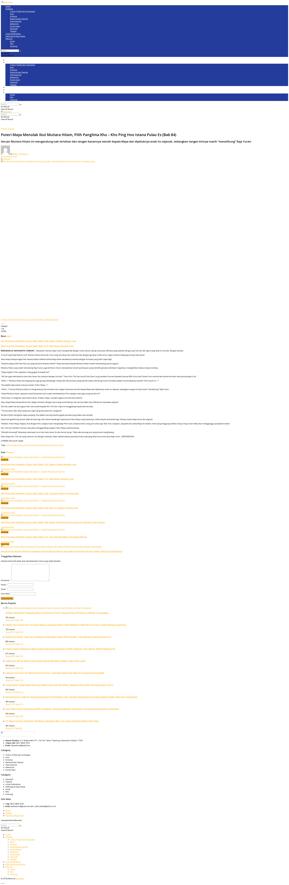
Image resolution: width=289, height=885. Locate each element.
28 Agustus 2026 (8, 469)
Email (4, 589)
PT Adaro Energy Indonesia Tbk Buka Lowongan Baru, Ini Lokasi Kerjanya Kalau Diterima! (51, 720)
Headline (9, 9)
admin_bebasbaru (20, 154)
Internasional (15, 21)
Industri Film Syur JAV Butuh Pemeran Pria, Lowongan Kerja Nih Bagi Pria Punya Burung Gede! (54, 672)
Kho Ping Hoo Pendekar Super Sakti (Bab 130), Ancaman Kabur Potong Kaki (40, 493)
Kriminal (13, 16)
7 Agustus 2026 (7, 527)
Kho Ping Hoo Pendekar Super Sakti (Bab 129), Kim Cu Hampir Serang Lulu (39, 507)
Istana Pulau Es (12, 445)
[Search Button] (20, 104)
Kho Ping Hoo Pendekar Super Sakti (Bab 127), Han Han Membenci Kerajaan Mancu (44, 536)
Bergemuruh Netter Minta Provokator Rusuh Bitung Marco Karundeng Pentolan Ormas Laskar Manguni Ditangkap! (61, 551)
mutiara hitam (36, 445)
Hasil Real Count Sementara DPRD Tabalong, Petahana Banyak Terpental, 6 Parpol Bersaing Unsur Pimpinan (62, 708)
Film (11, 43)
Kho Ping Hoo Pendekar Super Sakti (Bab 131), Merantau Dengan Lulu (37, 345)
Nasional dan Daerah (19, 19)
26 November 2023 (9, 156)
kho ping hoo (24, 445)
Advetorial (14, 24)
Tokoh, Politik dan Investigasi (22, 11)
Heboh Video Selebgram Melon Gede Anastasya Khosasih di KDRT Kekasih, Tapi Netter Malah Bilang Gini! (60, 648)
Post (12, 14)
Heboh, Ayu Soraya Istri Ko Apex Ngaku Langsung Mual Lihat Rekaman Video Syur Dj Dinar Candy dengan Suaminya (65, 624)
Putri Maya (58, 445)
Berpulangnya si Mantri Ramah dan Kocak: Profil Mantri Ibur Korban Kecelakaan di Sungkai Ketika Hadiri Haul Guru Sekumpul (71, 696)
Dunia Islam (15, 26)
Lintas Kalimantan (13, 34)
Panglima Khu (48, 445)
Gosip (12, 41)
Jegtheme (20, 878)
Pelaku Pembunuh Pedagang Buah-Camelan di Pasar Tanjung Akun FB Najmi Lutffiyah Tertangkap (56, 612)
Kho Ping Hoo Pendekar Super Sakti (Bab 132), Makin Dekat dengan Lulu (38, 341)
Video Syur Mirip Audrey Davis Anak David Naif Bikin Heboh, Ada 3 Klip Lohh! (45, 660)
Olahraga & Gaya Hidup (15, 36)
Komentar (6, 580)
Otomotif (14, 29)
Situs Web (5, 593)
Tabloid (13, 31)
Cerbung (13, 46)
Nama (4, 584)
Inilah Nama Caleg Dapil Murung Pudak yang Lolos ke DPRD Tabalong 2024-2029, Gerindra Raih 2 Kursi (59, 684)
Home (7, 6)
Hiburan (8, 38)
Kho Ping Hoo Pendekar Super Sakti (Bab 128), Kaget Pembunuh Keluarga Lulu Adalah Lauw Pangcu (53, 522)
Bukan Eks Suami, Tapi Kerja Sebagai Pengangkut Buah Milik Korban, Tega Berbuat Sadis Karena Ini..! (58, 636)
